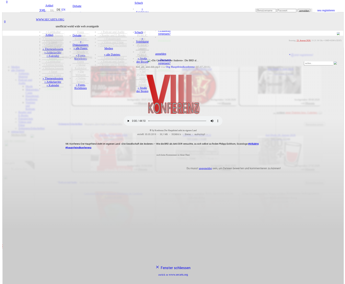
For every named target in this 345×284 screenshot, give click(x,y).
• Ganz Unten (53, 75)
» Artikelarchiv (52, 81)
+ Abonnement (52, 88)
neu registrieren (326, 10)
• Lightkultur (53, 61)
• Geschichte (52, 47)
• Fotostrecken (112, 68)
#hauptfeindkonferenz (78, 147)
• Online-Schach (80, 80)
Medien (108, 48)
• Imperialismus (53, 51)
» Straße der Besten (142, 89)
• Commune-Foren (80, 60)
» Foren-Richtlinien (80, 86)
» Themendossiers (53, 78)
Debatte (77, 35)
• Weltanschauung (52, 68)
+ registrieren (164, 68)
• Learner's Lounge (142, 46)
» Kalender (53, 85)
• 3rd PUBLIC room (142, 74)
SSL (52, 10)
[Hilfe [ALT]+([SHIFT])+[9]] (341, 63)
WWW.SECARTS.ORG (50, 19)
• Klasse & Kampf (52, 56)
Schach (139, 32)
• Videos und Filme (112, 71)
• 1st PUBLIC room (142, 55)
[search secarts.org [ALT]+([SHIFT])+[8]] (302, 62)
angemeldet (205, 168)
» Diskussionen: (81, 43)
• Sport (53, 71)
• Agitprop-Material (112, 57)
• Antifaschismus (53, 64)
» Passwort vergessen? (164, 61)
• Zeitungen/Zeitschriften (112, 75)
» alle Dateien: (112, 54)
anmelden (304, 11)
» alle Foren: (80, 48)
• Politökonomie (52, 44)
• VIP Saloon (142, 83)
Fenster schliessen (173, 270)
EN (63, 10)
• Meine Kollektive (81, 66)
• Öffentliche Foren (80, 53)
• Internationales (52, 41)
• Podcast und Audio (112, 61)
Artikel (49, 34)
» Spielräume (142, 40)
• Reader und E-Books (112, 64)
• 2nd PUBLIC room (142, 65)
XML (42, 10)
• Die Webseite (80, 73)
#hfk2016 (253, 143)
